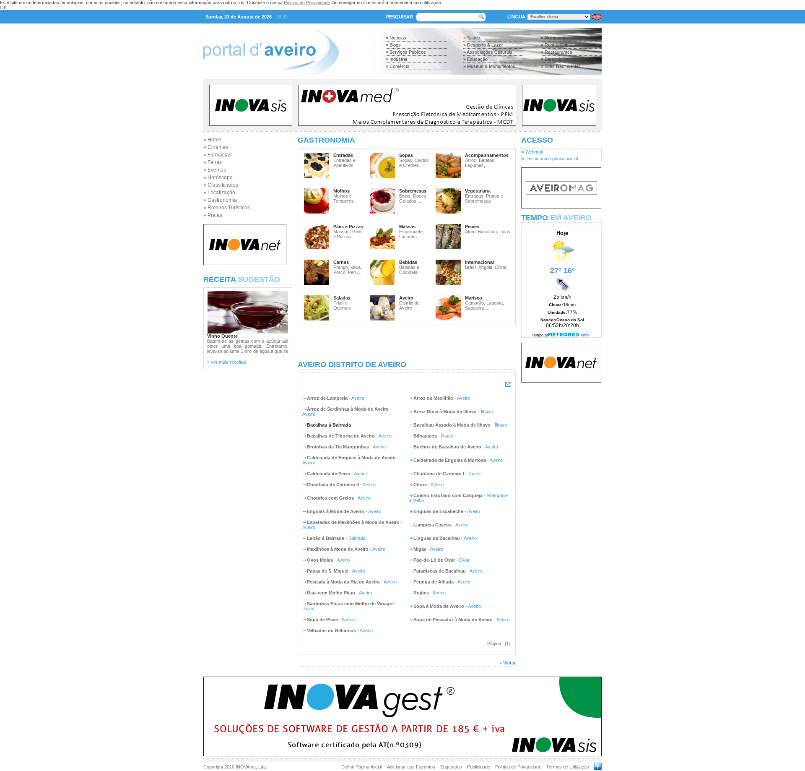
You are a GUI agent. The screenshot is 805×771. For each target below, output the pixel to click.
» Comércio (397, 66)
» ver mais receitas (226, 362)
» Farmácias (217, 155)
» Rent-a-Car (554, 44)
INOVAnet (246, 766)
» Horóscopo (218, 177)
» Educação (475, 59)
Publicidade (478, 766)
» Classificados (220, 185)
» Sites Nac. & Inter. (561, 66)
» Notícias (396, 37)
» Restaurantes (556, 52)
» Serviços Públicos (406, 52)
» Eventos (214, 170)
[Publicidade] (561, 206)
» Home (212, 140)
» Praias (212, 215)
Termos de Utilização (567, 766)
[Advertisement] (407, 342)
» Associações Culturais (487, 52)
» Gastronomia (220, 200)
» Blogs (393, 44)
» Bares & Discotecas (563, 59)
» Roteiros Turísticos (226, 208)
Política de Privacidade (307, 2)
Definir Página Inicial (361, 766)
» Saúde (471, 37)
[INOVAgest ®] (402, 754)
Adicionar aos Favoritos (411, 766)
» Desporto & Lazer (483, 44)
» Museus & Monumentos (489, 66)
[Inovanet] (244, 263)
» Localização (219, 192)
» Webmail (532, 151)
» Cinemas (215, 147)
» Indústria (396, 59)
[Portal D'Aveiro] (271, 76)
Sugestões (451, 766)
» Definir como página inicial (550, 158)
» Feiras (212, 162)
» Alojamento (553, 37)
